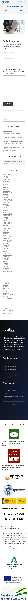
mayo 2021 (6, 217)
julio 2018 (5, 243)
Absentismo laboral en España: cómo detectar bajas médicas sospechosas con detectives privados (13, 148)
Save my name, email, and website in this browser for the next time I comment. (13, 71)
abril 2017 (5, 265)
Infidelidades (6, 288)
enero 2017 (6, 270)
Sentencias (6, 293)
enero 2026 (6, 178)
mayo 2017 (6, 263)
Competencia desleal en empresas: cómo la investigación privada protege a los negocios (14, 143)
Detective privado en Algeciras (11, 133)
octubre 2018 (6, 238)
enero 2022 (6, 212)
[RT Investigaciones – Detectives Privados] (10, 329)
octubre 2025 (6, 179)
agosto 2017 (6, 258)
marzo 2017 (6, 266)
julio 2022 (5, 204)
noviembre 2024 (7, 183)
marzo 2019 (6, 232)
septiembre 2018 (7, 240)
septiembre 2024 (7, 184)
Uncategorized (7, 298)
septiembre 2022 (7, 201)
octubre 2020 (6, 224)
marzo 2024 (6, 187)
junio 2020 (5, 225)
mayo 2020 (6, 227)
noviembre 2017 (7, 255)
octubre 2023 (6, 191)
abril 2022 (5, 207)
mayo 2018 (6, 245)
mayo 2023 (6, 196)
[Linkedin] (6, 2)
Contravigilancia (7, 131)
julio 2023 (5, 194)
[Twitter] (8, 2)
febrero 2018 (6, 250)
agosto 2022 (6, 202)
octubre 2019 (6, 229)
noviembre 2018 (7, 237)
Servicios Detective (8, 295)
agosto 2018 (6, 242)
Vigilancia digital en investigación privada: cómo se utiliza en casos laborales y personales (12, 137)
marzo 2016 (6, 273)
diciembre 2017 (7, 253)
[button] (14, 404)
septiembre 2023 (7, 192)
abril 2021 (5, 219)
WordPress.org (7, 313)
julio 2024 (5, 186)
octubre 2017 (6, 256)
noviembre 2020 (7, 222)
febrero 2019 (6, 233)
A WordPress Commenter (11, 161)
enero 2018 (6, 252)
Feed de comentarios (9, 312)
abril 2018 (5, 247)
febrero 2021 (6, 220)
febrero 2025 (6, 181)
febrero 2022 (6, 210)
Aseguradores (7, 283)
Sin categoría (7, 296)
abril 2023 (5, 197)
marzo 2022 (6, 209)
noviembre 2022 (7, 199)
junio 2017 (5, 261)
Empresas (5, 285)
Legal (4, 290)
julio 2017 (5, 260)
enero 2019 (6, 235)
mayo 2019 (6, 230)
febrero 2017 (6, 268)
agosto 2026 (6, 174)
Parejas (5, 291)
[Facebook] (3, 2)
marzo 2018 (6, 248)
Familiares (6, 286)
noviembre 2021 (7, 214)
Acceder (5, 308)
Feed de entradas (8, 310)
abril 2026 (5, 176)
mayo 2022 (6, 206)
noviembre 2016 (7, 271)
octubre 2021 (6, 215)
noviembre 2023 (7, 189)
